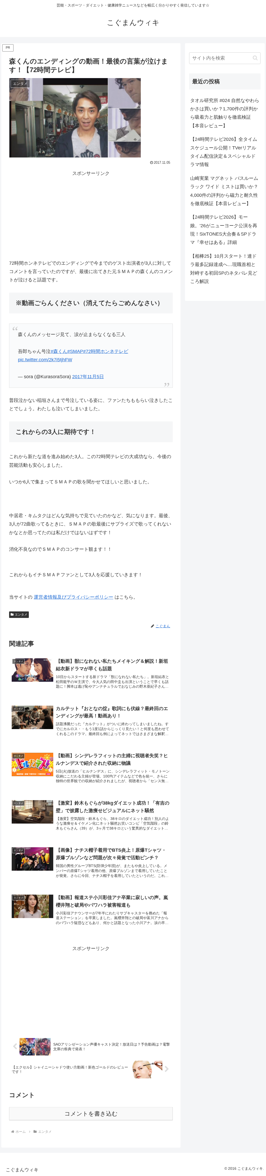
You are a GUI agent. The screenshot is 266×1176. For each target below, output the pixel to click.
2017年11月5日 (88, 376)
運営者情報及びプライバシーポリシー (73, 597)
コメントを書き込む (91, 1113)
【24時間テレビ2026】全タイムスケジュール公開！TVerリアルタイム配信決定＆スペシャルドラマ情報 (223, 152)
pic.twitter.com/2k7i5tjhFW (45, 359)
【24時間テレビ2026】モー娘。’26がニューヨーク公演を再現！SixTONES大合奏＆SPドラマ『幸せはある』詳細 (223, 229)
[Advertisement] (91, 214)
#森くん (59, 351)
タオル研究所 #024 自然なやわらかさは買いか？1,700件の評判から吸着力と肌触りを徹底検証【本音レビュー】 (224, 113)
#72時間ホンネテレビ (105, 351)
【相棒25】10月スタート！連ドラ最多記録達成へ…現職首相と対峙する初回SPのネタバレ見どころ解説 (223, 269)
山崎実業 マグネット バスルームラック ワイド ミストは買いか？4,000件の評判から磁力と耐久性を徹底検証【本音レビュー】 (224, 191)
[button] (255, 58)
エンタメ (21, 614)
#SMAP (75, 351)
